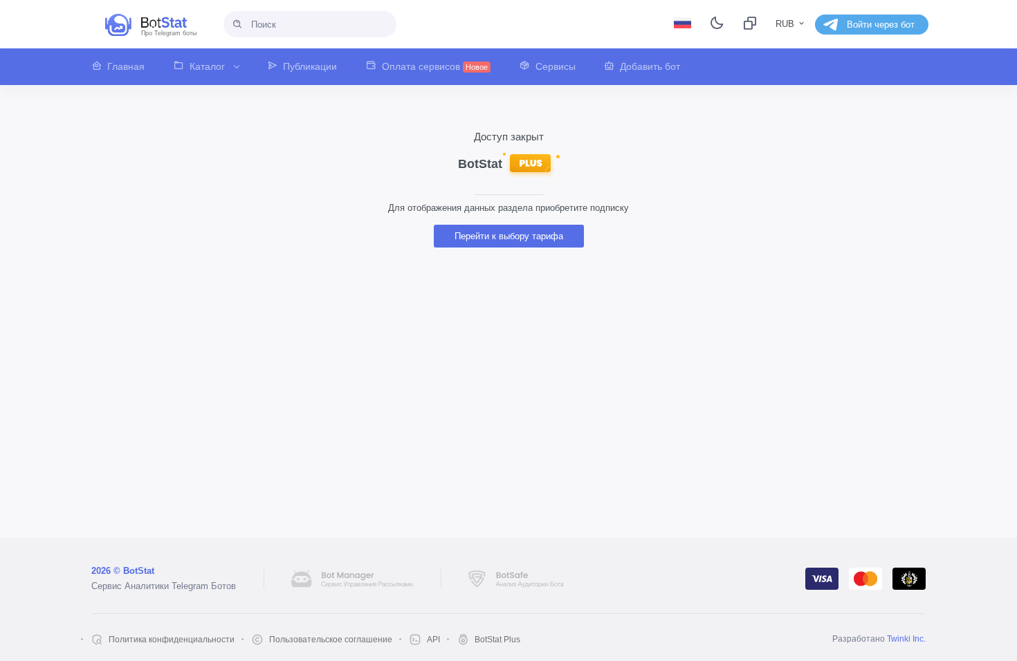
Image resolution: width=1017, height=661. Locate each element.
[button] (125, 66)
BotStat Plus (497, 639)
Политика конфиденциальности (172, 639)
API (433, 639)
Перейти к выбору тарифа (509, 236)
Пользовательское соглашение (330, 639)
